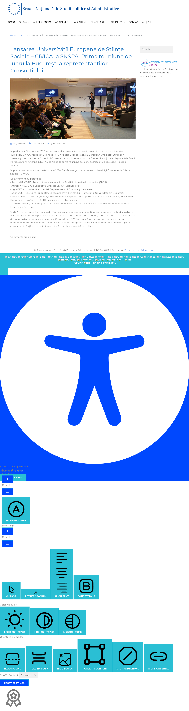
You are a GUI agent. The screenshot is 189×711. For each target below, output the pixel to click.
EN (149, 22)
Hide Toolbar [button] (13, 477)
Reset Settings (14, 683)
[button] (4, 271)
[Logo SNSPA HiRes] (63, 8)
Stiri (43, 143)
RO (143, 22)
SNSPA (23, 22)
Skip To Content (9, 675)
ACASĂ (12, 22)
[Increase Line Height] (7, 531)
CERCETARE (98, 22)
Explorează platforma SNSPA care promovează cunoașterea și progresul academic (159, 73)
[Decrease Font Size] (7, 491)
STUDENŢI (117, 22)
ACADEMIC (61, 22)
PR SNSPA (59, 143)
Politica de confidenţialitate (139, 250)
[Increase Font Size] (7, 479)
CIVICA (36, 143)
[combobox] (94, 260)
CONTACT (134, 22)
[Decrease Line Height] (7, 543)
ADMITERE (80, 22)
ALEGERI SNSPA (42, 22)
